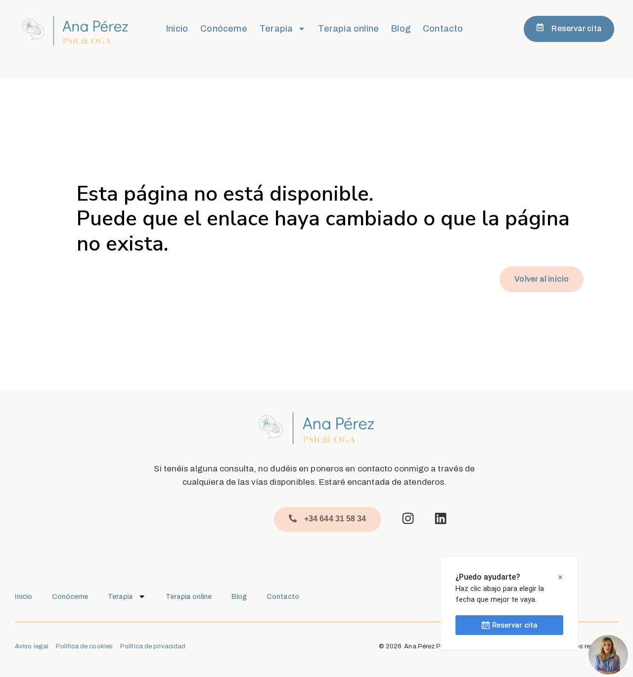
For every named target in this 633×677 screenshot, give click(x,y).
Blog (400, 29)
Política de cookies (84, 646)
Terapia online (348, 29)
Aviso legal (31, 646)
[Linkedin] (440, 518)
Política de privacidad (152, 646)
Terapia (276, 29)
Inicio (177, 29)
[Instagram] (408, 518)
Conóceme (223, 29)
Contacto (443, 29)
